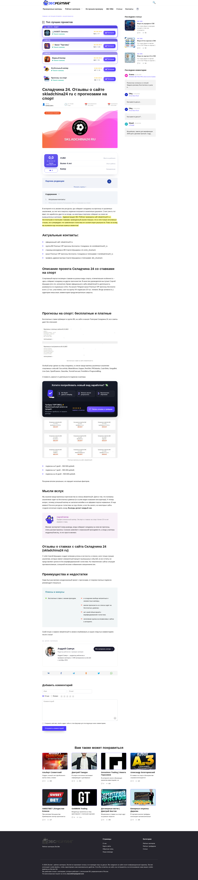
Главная (44, 16)
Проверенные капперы (52, 9)
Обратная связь (108, 849)
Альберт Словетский (52, 772)
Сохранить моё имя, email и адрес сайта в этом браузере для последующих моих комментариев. (75, 723)
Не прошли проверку (94, 9)
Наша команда (108, 852)
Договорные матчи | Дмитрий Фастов (110, 810)
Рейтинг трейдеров (149, 846)
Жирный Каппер (58, 58)
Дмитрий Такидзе (80, 772)
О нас (105, 843)
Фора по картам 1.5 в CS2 (146, 56)
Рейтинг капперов (72, 9)
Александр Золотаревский (142, 772)
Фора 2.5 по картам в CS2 (146, 41)
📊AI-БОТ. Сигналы (60, 31)
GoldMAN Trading (79, 809)
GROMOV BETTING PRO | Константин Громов (142, 76)
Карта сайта (107, 846)
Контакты (129, 9)
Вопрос (55, 696)
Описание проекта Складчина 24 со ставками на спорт (69, 203)
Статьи (119, 9)
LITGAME (131, 125)
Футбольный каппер (59, 68)
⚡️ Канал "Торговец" (60, 45)
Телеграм (110, 33)
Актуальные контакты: (57, 199)
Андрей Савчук (49, 105)
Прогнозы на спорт (59, 78)
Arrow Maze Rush (134, 96)
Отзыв (47, 696)
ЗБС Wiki (109, 9)
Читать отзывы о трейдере (102, 409)
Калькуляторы (137, 9)
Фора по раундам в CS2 (145, 23)
